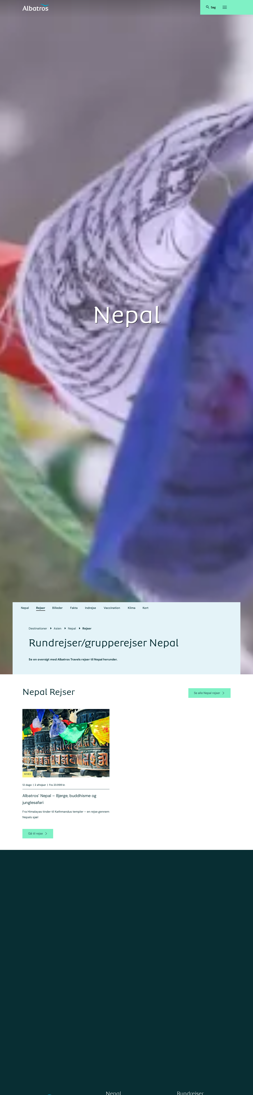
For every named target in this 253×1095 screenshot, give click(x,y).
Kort (145, 608)
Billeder (57, 608)
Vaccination (112, 608)
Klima (131, 608)
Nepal (25, 608)
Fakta (74, 608)
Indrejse (90, 608)
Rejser (40, 608)
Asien (57, 628)
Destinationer (38, 628)
